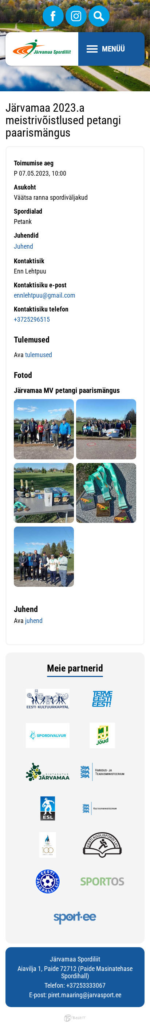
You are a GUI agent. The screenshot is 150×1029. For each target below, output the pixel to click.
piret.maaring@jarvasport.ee (84, 995)
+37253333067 (86, 985)
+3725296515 (32, 319)
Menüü (113, 49)
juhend (34, 620)
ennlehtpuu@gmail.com (44, 295)
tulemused (38, 355)
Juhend (23, 246)
